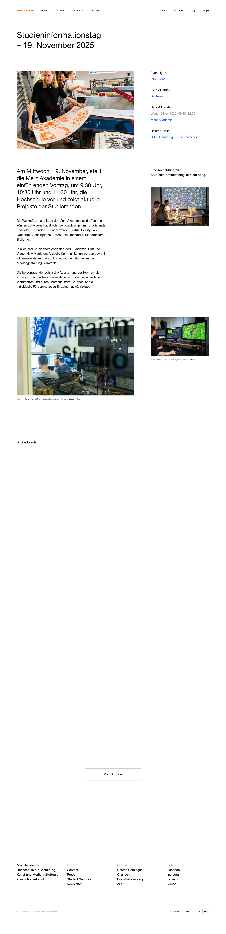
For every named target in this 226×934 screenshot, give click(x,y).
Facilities (95, 10)
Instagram (174, 874)
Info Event (158, 79)
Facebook (174, 870)
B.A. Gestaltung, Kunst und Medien (175, 137)
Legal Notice (175, 911)
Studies (45, 10)
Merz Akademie (25, 10)
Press (71, 874)
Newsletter (74, 884)
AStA (121, 884)
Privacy (186, 911)
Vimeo (171, 884)
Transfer (60, 10)
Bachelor (157, 96)
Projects (178, 10)
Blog (193, 10)
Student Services (79, 879)
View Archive (113, 774)
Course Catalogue (130, 870)
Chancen (123, 874)
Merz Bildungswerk (49, 911)
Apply (206, 10)
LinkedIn (173, 879)
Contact (72, 870)
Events (163, 10)
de (200, 911)
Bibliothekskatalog (130, 879)
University (77, 10)
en (205, 911)
